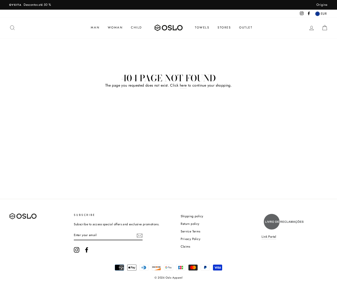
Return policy (190, 223)
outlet (246, 27)
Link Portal (269, 236)
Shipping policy (192, 216)
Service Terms (190, 231)
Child (136, 27)
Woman (115, 27)
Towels (202, 27)
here (183, 85)
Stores (224, 27)
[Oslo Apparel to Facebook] (86, 250)
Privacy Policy (190, 239)
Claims (185, 246)
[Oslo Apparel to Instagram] (76, 250)
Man (95, 27)
